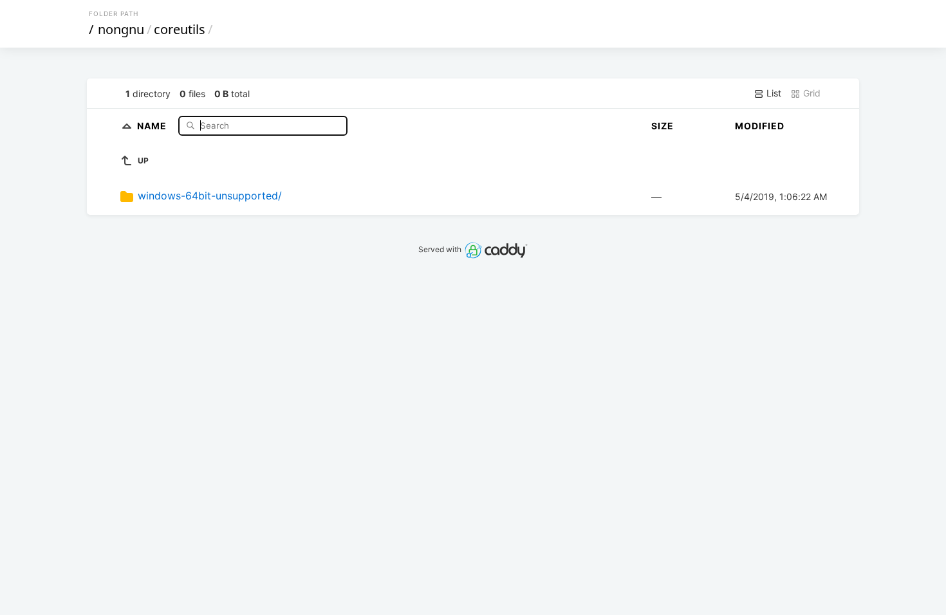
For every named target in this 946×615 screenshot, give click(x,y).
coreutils (179, 29)
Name (153, 125)
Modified (759, 125)
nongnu (121, 29)
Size (662, 125)
